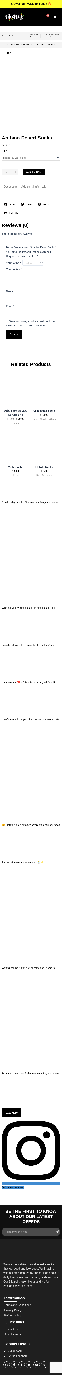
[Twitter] (29, 1364)
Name (10, 291)
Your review (14, 269)
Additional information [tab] (34, 186)
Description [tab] (11, 186)
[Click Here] (55, 17)
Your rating (13, 262)
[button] (9, 53)
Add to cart (34, 172)
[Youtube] (36, 1364)
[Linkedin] (44, 1364)
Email (10, 306)
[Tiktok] (14, 1364)
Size (4, 151)
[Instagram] (6, 1364)
